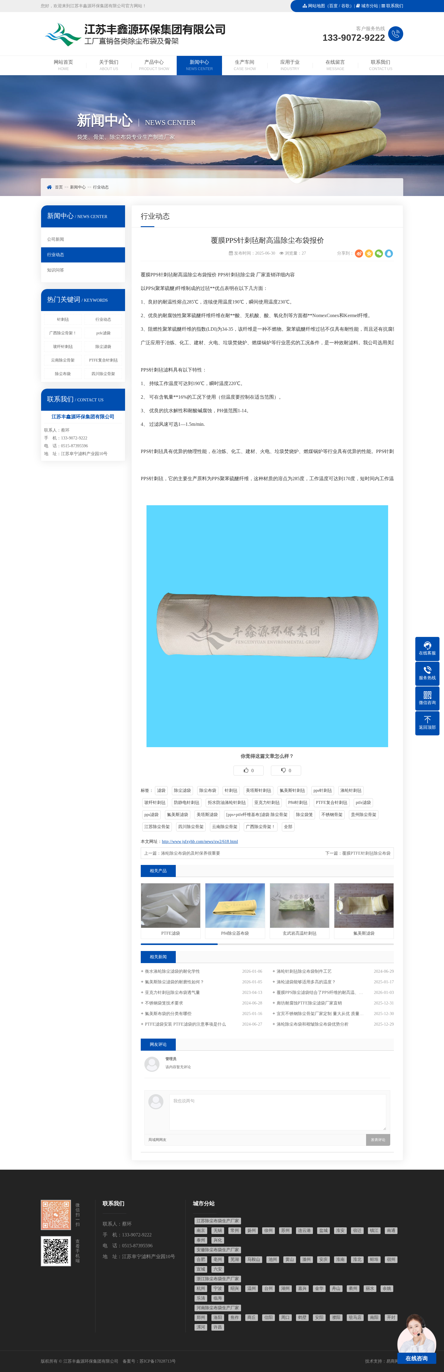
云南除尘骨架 (63, 360)
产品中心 (154, 65)
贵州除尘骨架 (363, 814)
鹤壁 (302, 1317)
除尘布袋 (63, 373)
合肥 (201, 1259)
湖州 (285, 1288)
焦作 (234, 1317)
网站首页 (63, 65)
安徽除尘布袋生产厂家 (218, 1250)
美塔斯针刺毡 (258, 790)
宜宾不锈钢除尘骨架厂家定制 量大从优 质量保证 (322, 1013)
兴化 (218, 1240)
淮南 (340, 1259)
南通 (391, 1230)
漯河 (201, 1327)
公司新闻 (55, 239)
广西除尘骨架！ (63, 333)
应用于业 (290, 65)
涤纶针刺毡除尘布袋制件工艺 (304, 971)
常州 (234, 1230)
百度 (333, 6)
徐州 (268, 1230)
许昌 (218, 1327)
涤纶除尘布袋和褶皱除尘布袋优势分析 (313, 1024)
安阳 (319, 1317)
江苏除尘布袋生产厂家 (218, 1221)
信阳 (268, 1317)
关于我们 (108, 65)
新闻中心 (199, 65)
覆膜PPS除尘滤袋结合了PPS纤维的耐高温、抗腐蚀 (324, 992)
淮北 (357, 1259)
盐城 (323, 1230)
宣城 (201, 1269)
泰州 (201, 1240)
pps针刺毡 (323, 790)
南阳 (374, 1317)
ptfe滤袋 (103, 333)
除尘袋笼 (304, 814)
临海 (218, 1298)
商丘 (251, 1317)
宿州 (391, 1259)
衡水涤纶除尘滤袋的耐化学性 (172, 971)
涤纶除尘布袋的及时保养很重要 (190, 853)
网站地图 (316, 6)
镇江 (374, 1230)
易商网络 (394, 1361)
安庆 (323, 1259)
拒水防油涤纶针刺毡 (227, 802)
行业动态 (101, 187)
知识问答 (55, 270)
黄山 (289, 1259)
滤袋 (161, 790)
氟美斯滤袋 (177, 814)
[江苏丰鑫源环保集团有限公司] (135, 46)
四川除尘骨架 (103, 373)
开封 (391, 1317)
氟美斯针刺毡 (292, 790)
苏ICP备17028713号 (158, 1361)
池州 (273, 1259)
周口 (285, 1317)
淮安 (340, 1230)
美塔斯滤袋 (207, 814)
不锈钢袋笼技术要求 (164, 1003)
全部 (288, 826)
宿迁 (357, 1230)
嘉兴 (302, 1288)
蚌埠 (374, 1259)
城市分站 (369, 6)
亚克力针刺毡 (267, 802)
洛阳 (218, 1317)
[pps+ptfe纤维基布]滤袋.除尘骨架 (257, 814)
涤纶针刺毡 (351, 790)
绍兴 (234, 1288)
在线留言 (335, 65)
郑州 (201, 1317)
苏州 (285, 1230)
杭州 (201, 1288)
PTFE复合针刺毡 (103, 360)
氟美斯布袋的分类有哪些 (168, 1013)
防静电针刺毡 (186, 802)
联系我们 (394, 6)
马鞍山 (253, 1259)
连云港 (304, 1230)
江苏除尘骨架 (157, 826)
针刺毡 (63, 319)
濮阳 (336, 1317)
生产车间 (245, 65)
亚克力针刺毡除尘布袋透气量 (172, 992)
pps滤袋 (151, 814)
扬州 (251, 1230)
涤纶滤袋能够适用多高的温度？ (306, 982)
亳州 (218, 1259)
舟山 (336, 1288)
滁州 (306, 1259)
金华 (319, 1288)
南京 (201, 1230)
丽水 (370, 1288)
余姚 (387, 1288)
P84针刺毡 (297, 802)
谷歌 (345, 6)
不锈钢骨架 (332, 814)
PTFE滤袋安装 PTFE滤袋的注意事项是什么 (185, 1024)
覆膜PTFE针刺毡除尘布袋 (366, 853)
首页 (59, 187)
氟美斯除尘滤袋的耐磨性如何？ (174, 982)
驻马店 (355, 1317)
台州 (268, 1288)
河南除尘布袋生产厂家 (218, 1308)
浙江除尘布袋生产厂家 (218, 1279)
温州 (251, 1288)
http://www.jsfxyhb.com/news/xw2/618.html (200, 841)
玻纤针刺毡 (63, 346)
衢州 (353, 1288)
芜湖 (234, 1259)
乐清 (201, 1298)
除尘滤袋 (103, 346)
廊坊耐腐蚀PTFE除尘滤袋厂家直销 (309, 1003)
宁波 (218, 1288)
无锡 (218, 1230)
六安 (218, 1269)
